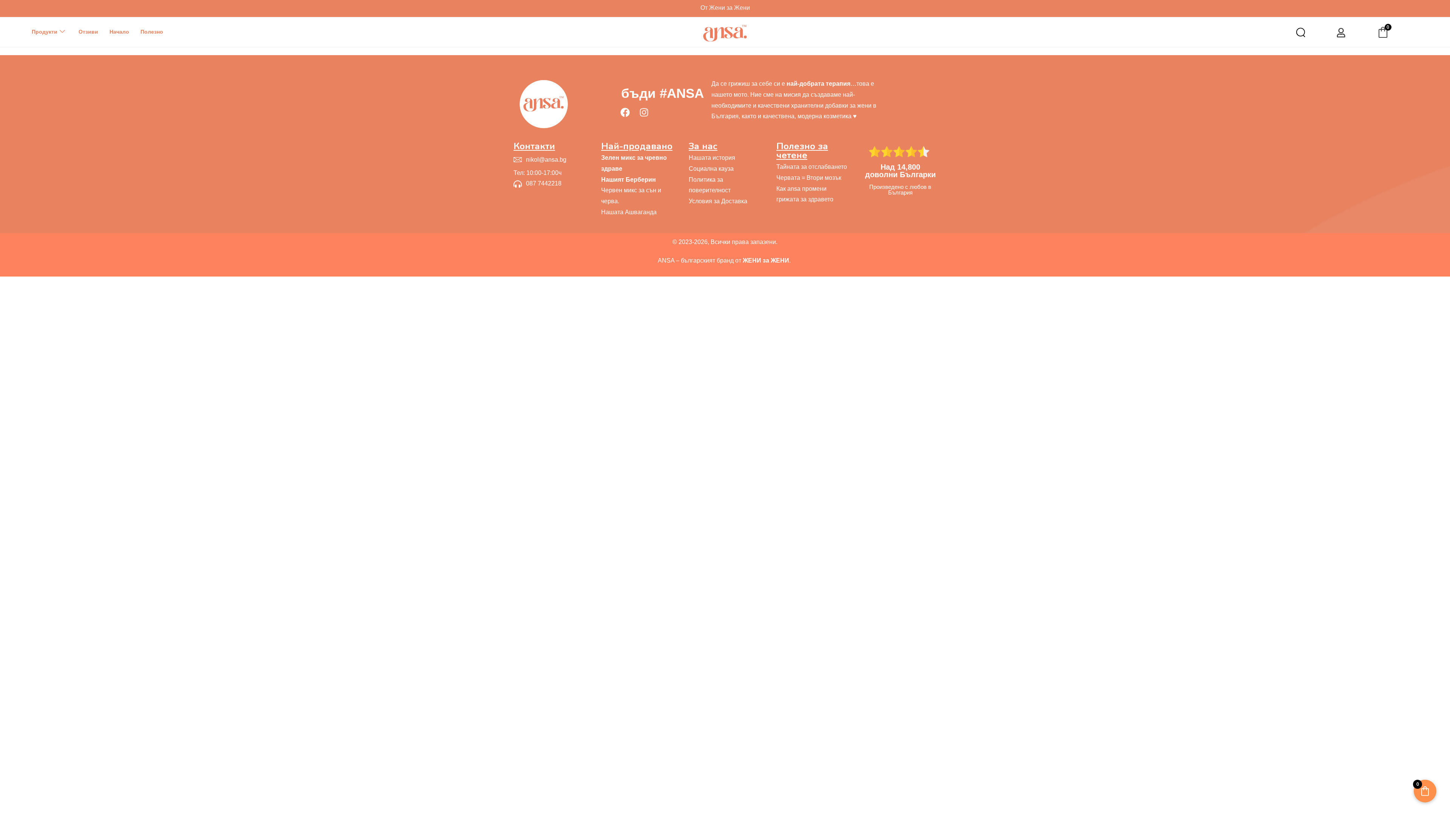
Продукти (44, 32)
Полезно (151, 32)
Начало (119, 32)
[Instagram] (643, 112)
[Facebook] (624, 112)
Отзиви (88, 32)
